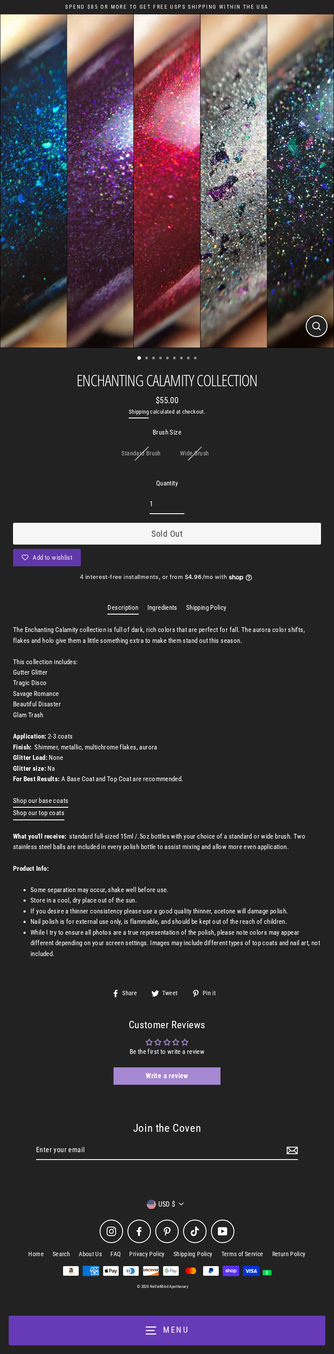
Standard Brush (140, 453)
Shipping (139, 411)
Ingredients (162, 608)
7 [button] (182, 359)
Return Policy (289, 1253)
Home (36, 1253)
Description (122, 608)
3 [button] (154, 359)
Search (61, 1253)
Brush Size (167, 432)
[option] (167, 181)
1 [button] (139, 358)
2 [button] (147, 359)
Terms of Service (242, 1253)
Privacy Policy (146, 1253)
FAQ (115, 1253)
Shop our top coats (38, 813)
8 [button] (189, 359)
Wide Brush (194, 453)
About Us (90, 1253)
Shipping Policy (206, 608)
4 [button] (161, 359)
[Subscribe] (291, 1150)
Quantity (167, 483)
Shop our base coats (40, 801)
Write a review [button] (167, 1076)
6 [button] (175, 359)
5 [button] (168, 359)
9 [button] (196, 359)
